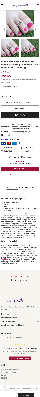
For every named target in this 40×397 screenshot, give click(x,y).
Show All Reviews (10, 175)
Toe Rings (4, 259)
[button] (37, 5)
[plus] (10, 96)
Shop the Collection (20, 358)
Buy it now (20, 115)
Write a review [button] (20, 169)
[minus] (2, 96)
